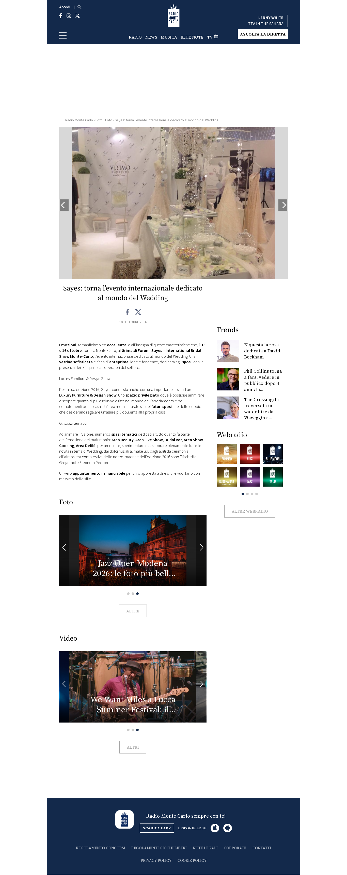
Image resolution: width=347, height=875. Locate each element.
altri (133, 747)
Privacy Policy (156, 860)
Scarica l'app (157, 828)
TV (210, 37)
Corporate (235, 848)
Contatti (262, 848)
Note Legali (205, 848)
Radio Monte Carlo (79, 120)
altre (132, 611)
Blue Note (192, 37)
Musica (169, 37)
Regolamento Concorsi (100, 848)
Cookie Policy (192, 860)
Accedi (64, 7)
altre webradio (250, 511)
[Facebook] (127, 312)
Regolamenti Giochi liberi (159, 848)
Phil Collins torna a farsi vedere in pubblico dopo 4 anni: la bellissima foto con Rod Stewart (263, 386)
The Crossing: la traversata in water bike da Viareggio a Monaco (261, 411)
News (151, 37)
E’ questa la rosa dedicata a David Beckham (262, 350)
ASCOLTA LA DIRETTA (263, 34)
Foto (99, 120)
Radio (135, 37)
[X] (138, 312)
